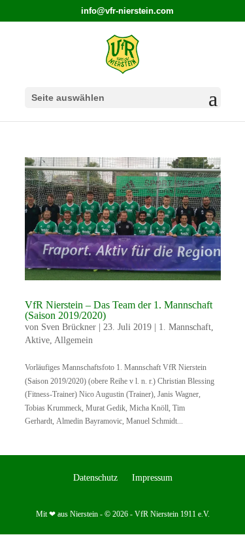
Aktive (37, 340)
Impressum (152, 478)
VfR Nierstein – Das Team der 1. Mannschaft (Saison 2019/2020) (118, 310)
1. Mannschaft (185, 327)
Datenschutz (95, 478)
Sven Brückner (68, 327)
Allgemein (73, 340)
